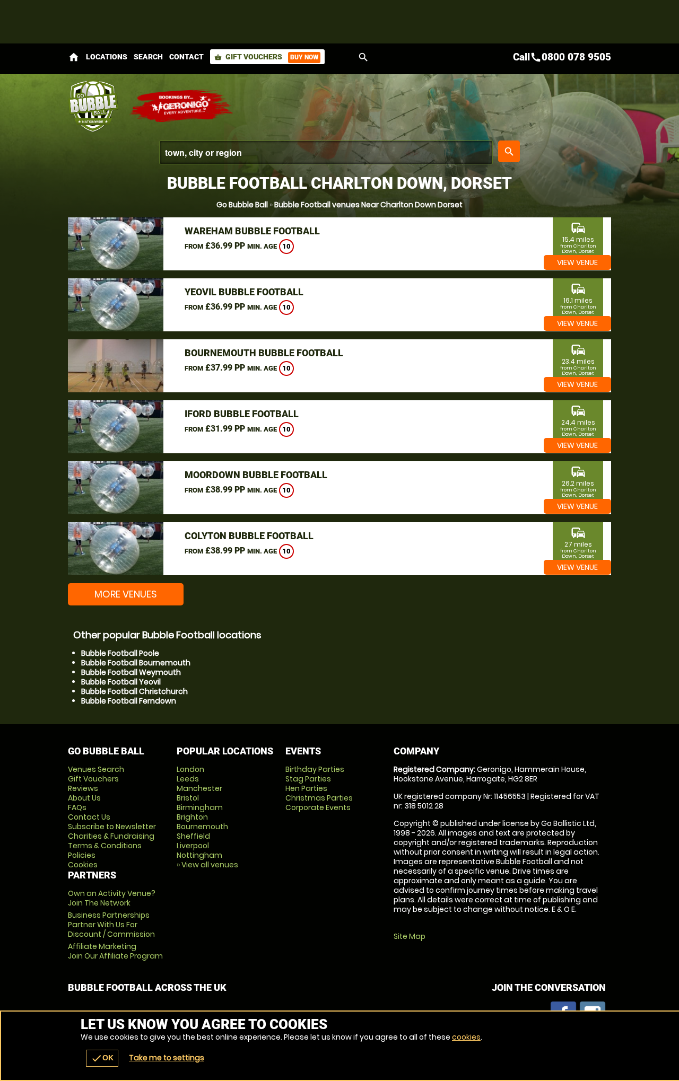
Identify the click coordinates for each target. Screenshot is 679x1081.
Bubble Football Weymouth (131, 672)
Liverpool (193, 845)
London (190, 769)
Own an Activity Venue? (111, 898)
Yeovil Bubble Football (244, 291)
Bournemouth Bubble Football (264, 352)
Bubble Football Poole (120, 653)
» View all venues (207, 864)
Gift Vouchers (266, 56)
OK (102, 1058)
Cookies (83, 864)
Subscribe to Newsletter (112, 826)
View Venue (577, 262)
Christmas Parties (319, 798)
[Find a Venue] (326, 152)
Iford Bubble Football (242, 413)
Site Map (409, 936)
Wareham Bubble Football (252, 230)
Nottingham (199, 855)
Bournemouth (202, 826)
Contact (186, 56)
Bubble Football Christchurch (134, 691)
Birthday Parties (314, 769)
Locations (106, 56)
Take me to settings (166, 1057)
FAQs (77, 807)
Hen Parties (306, 788)
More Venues (125, 594)
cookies (466, 1037)
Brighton (192, 817)
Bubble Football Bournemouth (135, 662)
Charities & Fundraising (111, 836)
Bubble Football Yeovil (121, 681)
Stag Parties (308, 779)
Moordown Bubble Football (256, 474)
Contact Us (89, 817)
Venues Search (96, 769)
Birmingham (200, 807)
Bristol (188, 798)
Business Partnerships (111, 924)
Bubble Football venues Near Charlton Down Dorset (368, 204)
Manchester (199, 788)
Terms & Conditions (105, 845)
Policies (81, 855)
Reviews (83, 788)
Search (148, 56)
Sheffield (193, 836)
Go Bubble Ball (242, 204)
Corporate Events (318, 807)
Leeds (188, 779)
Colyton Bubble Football (249, 535)
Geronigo (182, 106)
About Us (84, 798)
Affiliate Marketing (115, 951)
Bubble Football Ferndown (128, 701)
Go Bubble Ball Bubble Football (93, 106)
